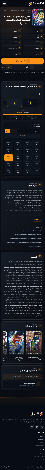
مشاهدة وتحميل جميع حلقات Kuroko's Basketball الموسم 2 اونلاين (25, 238)
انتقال (7, 131)
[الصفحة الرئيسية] (36, 3)
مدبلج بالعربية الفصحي (12, 48)
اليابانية (15, 31)
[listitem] (36, 143)
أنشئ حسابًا (15, 376)
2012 (38, 31)
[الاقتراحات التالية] (6, 345)
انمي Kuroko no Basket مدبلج (13, 10)
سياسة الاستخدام (39, 456)
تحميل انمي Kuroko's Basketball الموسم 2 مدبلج (30, 242)
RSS (42, 459)
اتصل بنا (42, 454)
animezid (39, 231)
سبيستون (22, 10)
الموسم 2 (4, 10)
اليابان (37, 37)
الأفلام (42, 436)
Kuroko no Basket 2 (11, 242)
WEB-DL (15, 43)
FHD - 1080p (36, 48)
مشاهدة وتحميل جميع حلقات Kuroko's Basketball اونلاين (28, 235)
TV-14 (37, 43)
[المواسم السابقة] (40, 103)
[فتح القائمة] (4, 3)
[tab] (30, 103)
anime (26, 231)
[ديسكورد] (32, 427)
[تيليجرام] (37, 427)
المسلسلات (41, 439)
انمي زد (32, 231)
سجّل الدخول (23, 376)
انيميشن (15, 37)
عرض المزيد (37, 219)
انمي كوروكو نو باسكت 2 (35, 246)
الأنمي (42, 442)
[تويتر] (42, 427)
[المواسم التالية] (5, 103)
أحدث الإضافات (40, 445)
